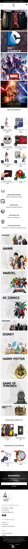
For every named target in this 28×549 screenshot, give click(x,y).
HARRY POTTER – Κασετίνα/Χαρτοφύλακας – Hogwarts (21, 147)
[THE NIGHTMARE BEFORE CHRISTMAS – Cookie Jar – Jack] (7, 139)
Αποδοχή (11, 544)
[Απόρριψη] (13, 546)
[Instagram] (5, 515)
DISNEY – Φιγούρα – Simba (20, 181)
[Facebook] (3, 515)
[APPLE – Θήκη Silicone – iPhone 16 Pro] (7, 430)
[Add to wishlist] (12, 118)
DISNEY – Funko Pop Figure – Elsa (21, 164)
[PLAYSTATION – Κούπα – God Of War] (20, 122)
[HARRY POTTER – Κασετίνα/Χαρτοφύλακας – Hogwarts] (20, 139)
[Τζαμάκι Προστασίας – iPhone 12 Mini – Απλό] (20, 430)
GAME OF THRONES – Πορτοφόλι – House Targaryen (7, 182)
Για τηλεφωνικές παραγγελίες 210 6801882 (14, 1)
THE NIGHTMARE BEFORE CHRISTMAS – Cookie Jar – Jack (7, 147)
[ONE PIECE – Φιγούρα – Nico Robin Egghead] (7, 156)
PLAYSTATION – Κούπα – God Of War (21, 130)
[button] (2, 127)
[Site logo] (14, 5)
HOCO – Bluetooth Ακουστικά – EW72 (7, 463)
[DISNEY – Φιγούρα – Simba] (20, 174)
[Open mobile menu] (1, 5)
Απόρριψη (17, 544)
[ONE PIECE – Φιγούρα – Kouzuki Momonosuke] (7, 122)
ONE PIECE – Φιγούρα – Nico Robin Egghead (7, 164)
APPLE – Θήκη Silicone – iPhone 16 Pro (7, 438)
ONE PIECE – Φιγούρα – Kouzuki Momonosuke (7, 130)
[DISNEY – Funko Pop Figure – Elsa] (20, 156)
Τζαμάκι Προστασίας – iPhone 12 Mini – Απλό (20, 438)
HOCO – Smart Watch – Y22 (20, 462)
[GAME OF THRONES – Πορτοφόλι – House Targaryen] (7, 174)
